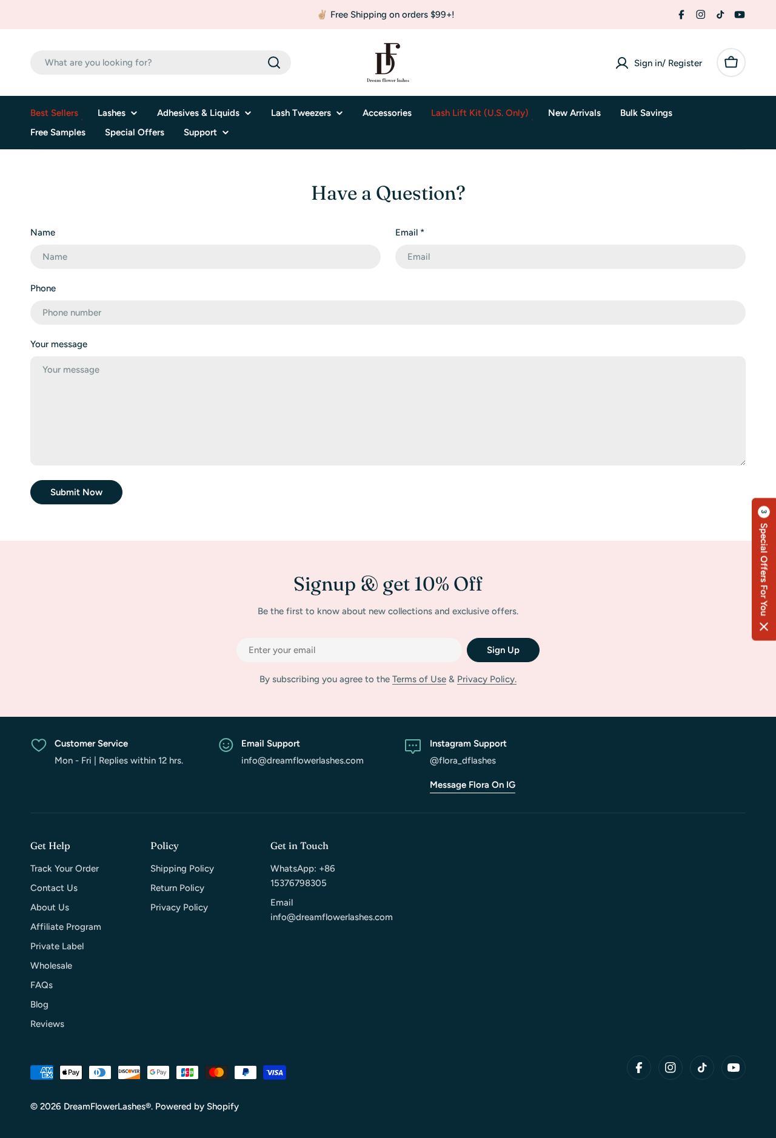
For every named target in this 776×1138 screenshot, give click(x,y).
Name (42, 232)
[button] (764, 569)
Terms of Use (419, 679)
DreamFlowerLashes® (107, 1106)
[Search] (274, 62)
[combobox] (160, 62)
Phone (43, 288)
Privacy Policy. (487, 679)
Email (409, 232)
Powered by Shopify (197, 1106)
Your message (58, 344)
